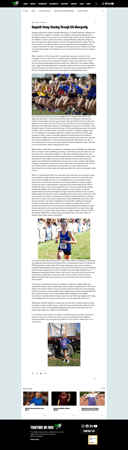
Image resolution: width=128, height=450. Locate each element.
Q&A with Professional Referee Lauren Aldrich (34, 409)
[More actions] (95, 22)
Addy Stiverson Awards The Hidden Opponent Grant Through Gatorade (90, 409)
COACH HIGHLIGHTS (45, 11)
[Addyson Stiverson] (92, 399)
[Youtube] (112, 3)
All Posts (25, 11)
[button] (96, 4)
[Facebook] (87, 426)
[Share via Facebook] (32, 373)
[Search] (105, 4)
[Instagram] (83, 426)
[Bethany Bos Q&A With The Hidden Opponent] (64, 399)
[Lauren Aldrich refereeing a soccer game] (35, 399)
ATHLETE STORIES (82, 11)
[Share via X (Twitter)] (37, 373)
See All (103, 388)
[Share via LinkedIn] (41, 373)
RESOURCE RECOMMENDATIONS (64, 11)
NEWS (33, 11)
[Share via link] (45, 373)
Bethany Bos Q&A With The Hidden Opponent (62, 409)
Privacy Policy (34, 439)
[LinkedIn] (109, 3)
